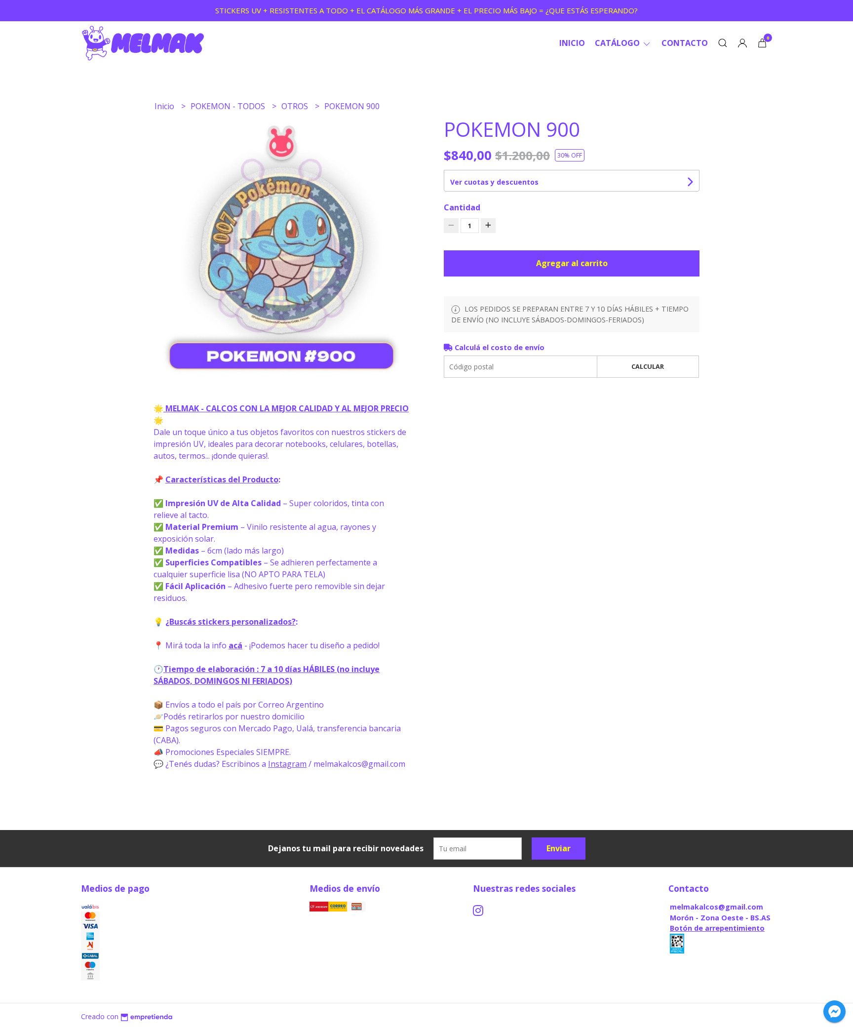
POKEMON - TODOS (229, 106)
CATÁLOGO (618, 43)
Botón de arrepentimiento (717, 928)
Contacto (684, 43)
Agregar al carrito (572, 263)
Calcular (647, 366)
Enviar (558, 848)
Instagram (287, 763)
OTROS (295, 106)
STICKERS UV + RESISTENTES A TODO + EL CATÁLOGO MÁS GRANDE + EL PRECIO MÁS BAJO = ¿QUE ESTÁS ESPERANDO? (426, 10)
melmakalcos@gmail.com (716, 906)
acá (235, 645)
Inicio (572, 43)
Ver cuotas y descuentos (494, 182)
